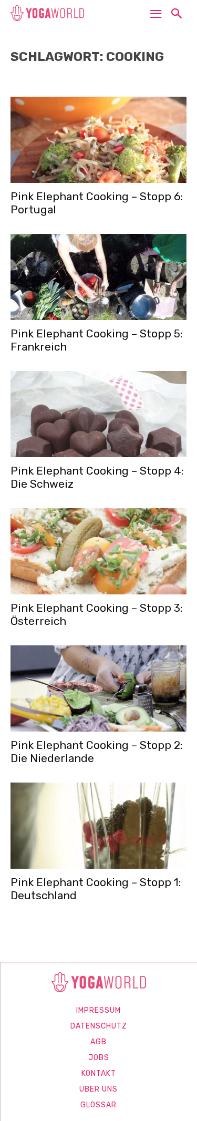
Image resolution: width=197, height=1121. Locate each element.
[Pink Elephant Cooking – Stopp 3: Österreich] (98, 551)
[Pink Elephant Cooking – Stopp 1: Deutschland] (98, 826)
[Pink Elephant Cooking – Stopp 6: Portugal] (98, 140)
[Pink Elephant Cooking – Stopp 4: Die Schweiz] (98, 414)
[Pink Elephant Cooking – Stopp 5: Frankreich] (98, 277)
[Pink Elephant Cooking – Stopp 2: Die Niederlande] (98, 688)
